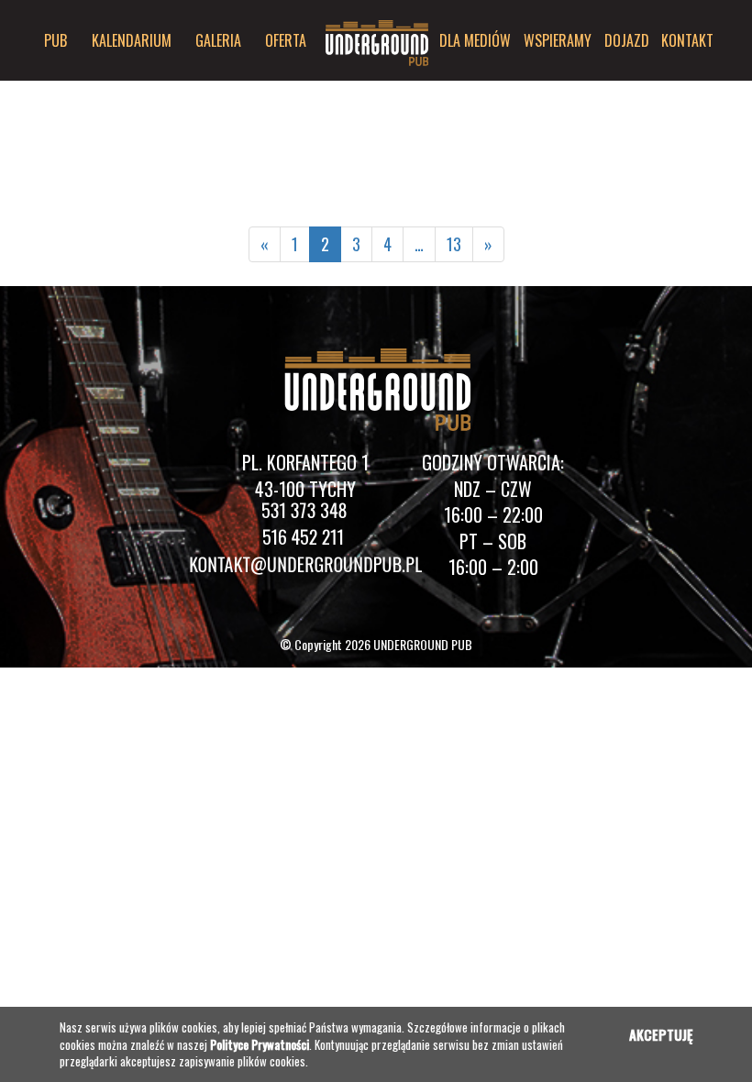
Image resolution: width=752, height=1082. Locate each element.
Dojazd (626, 40)
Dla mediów (475, 40)
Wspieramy (558, 40)
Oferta (285, 40)
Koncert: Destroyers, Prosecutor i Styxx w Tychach (215, 92)
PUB (55, 40)
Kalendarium (131, 40)
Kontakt (687, 40)
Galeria (218, 40)
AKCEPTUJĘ (660, 1034)
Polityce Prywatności (259, 1044)
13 (454, 244)
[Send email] (305, 566)
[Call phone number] (305, 514)
